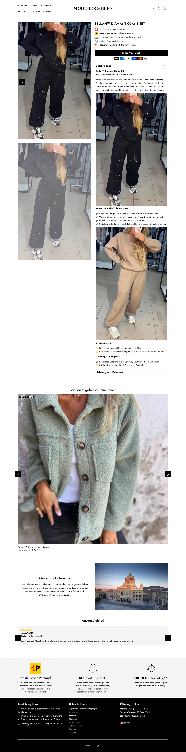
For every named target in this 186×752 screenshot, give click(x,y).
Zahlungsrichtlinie (76, 725)
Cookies (72, 732)
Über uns (72, 729)
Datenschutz (74, 722)
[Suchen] (153, 8)
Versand (72, 715)
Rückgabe (73, 719)
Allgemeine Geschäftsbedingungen (83, 708)
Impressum (73, 712)
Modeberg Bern (96, 746)
